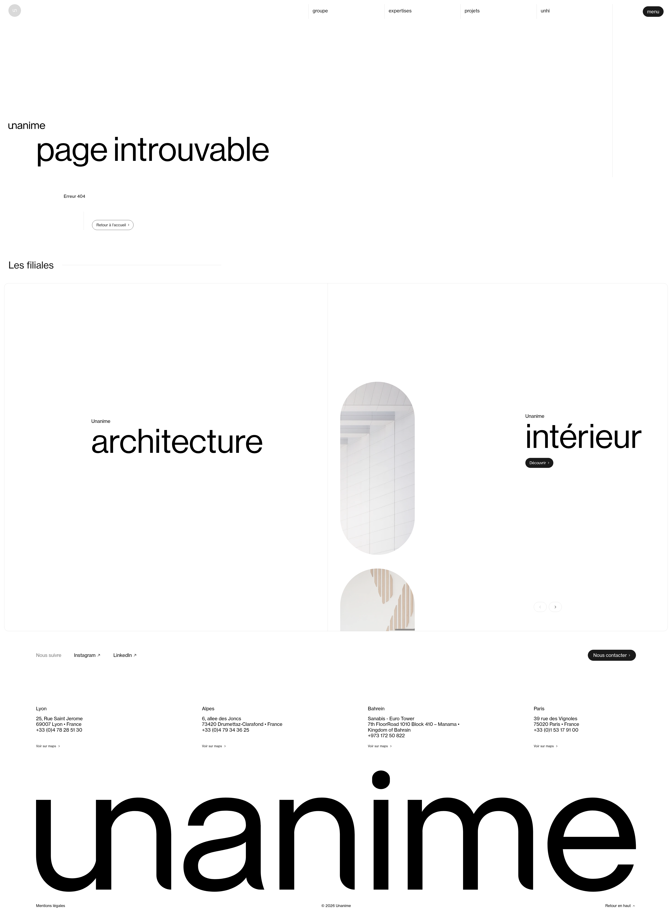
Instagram (85, 655)
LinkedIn (122, 655)
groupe (320, 11)
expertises (400, 11)
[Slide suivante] (555, 607)
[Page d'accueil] (14, 10)
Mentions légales (50, 905)
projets (472, 11)
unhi (545, 11)
